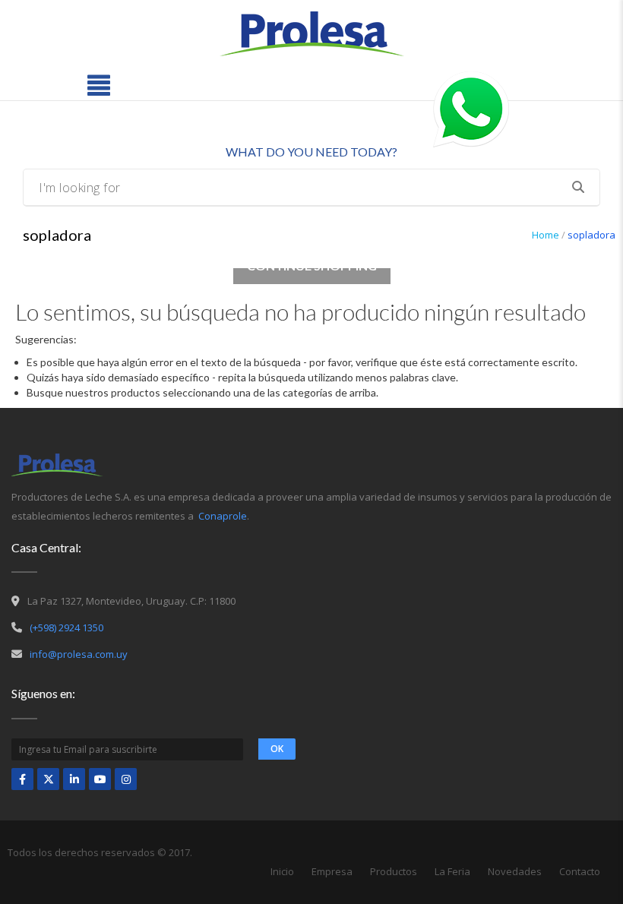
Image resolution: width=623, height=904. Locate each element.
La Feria (452, 871)
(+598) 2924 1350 (66, 627)
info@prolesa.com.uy (79, 654)
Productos (393, 871)
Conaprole (222, 516)
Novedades (515, 871)
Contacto (579, 871)
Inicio (282, 871)
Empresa (332, 871)
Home (545, 235)
